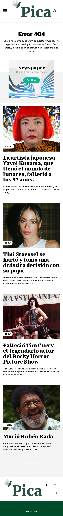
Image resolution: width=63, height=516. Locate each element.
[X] (56, 493)
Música (9, 425)
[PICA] (31, 10)
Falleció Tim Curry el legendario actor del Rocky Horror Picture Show (28, 353)
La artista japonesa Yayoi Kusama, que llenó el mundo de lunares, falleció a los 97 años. (29, 168)
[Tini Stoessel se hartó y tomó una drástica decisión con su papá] (31, 225)
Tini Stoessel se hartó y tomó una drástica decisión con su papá (31, 262)
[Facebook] (46, 485)
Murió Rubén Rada (28, 436)
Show (8, 243)
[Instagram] (55, 485)
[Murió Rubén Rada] (31, 407)
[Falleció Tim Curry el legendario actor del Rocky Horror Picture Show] (31, 316)
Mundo (8, 146)
